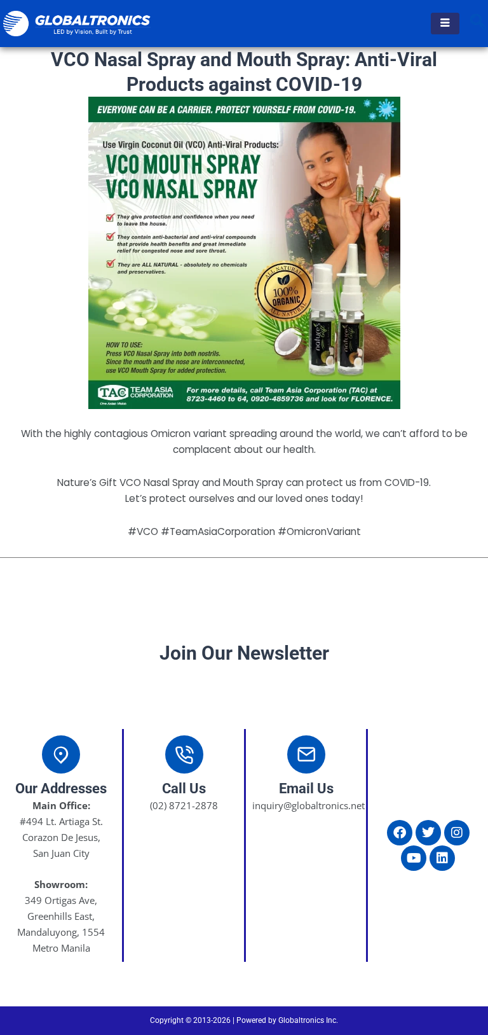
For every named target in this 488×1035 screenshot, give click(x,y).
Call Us (184, 788)
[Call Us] (184, 754)
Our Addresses (61, 788)
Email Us (306, 788)
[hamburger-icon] (445, 23)
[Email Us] (306, 754)
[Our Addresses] (61, 754)
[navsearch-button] (478, 23)
